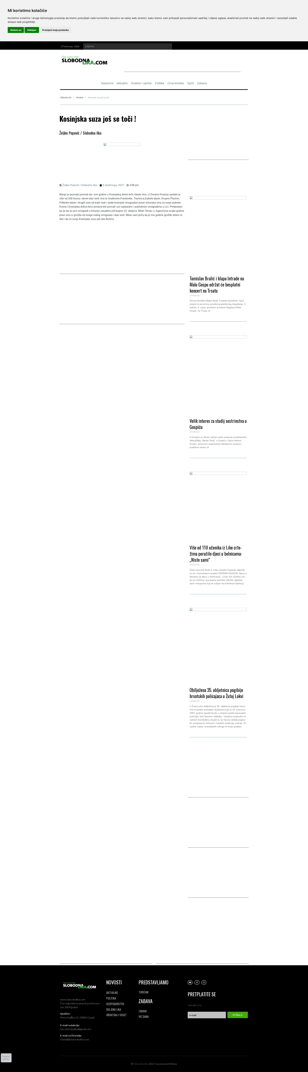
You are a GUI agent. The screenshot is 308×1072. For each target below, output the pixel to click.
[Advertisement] (182, 64)
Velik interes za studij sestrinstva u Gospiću (218, 424)
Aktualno (79, 97)
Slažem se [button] (15, 30)
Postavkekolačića (6, 1058)
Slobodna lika (65, 97)
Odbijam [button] (31, 30)
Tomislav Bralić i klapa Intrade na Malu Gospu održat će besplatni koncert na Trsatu (217, 284)
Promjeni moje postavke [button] (55, 30)
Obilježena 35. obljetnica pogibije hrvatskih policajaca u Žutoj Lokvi (216, 693)
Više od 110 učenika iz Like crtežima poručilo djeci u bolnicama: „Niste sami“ (216, 553)
